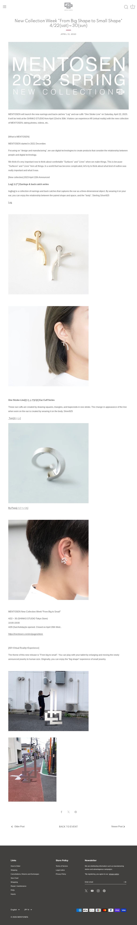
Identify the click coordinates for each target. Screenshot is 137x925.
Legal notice (60, 870)
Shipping (14, 870)
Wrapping (14, 882)
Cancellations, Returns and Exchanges (25, 874)
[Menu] (5, 7)
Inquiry (13, 894)
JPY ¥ (26, 910)
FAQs (13, 890)
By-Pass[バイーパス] (18, 508)
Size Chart (14, 878)
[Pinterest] (104, 891)
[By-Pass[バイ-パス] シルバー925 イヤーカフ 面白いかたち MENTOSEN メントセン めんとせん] (48, 521)
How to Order (15, 866)
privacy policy (114, 874)
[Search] (126, 7)
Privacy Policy (61, 874)
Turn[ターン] (14, 418)
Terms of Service (62, 866)
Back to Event (68, 827)
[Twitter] (86, 891)
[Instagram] (98, 891)
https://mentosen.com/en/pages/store (25, 634)
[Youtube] (92, 891)
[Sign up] (125, 882)
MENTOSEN (22, 917)
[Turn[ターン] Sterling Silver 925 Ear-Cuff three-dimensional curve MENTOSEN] (48, 425)
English (14, 910)
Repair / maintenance (18, 886)
